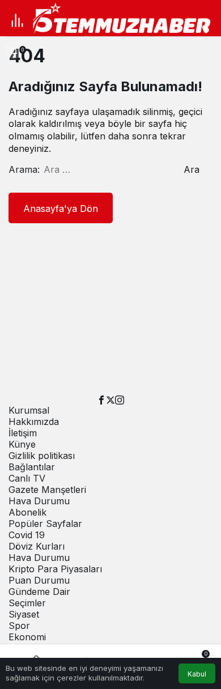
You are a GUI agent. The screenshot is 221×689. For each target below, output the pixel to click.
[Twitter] (110, 399)
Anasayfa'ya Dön (60, 208)
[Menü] (17, 20)
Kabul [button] (197, 674)
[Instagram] (119, 399)
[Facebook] (101, 399)
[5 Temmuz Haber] (125, 19)
